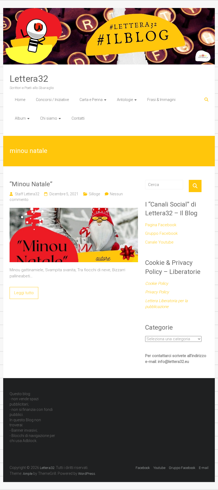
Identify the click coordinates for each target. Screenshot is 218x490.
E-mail (203, 468)
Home (20, 100)
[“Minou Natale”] (74, 210)
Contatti (78, 118)
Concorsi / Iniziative (52, 100)
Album (20, 118)
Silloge (94, 194)
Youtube (159, 468)
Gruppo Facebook (161, 233)
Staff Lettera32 (27, 194)
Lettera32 (29, 78)
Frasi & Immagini (161, 100)
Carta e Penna (91, 100)
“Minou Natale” (31, 184)
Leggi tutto (24, 292)
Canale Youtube (159, 242)
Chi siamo (48, 118)
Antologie (125, 100)
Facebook (143, 468)
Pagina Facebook (160, 224)
